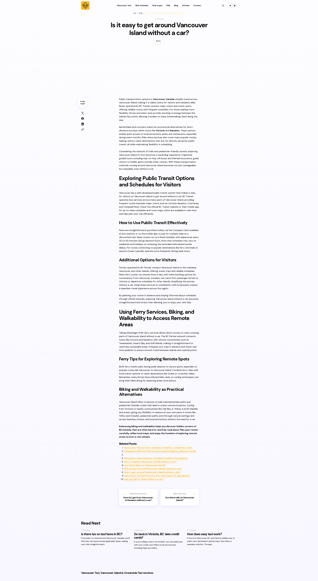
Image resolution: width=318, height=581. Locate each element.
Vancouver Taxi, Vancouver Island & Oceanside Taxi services (117, 573)
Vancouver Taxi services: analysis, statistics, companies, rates (158, 447)
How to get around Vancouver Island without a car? (152, 472)
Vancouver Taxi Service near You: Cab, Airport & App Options (157, 475)
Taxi (134, 13)
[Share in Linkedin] (82, 124)
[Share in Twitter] (82, 113)
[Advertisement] (159, 72)
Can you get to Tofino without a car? (144, 479)
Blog (140, 13)
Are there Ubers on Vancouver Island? (145, 465)
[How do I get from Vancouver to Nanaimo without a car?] (138, 497)
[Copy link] (82, 129)
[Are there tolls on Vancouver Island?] (180, 497)
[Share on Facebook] (82, 118)
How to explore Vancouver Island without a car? (150, 461)
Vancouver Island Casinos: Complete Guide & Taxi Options (156, 458)
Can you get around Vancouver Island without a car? (153, 468)
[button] (223, 5)
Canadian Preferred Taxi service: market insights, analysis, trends (160, 451)
